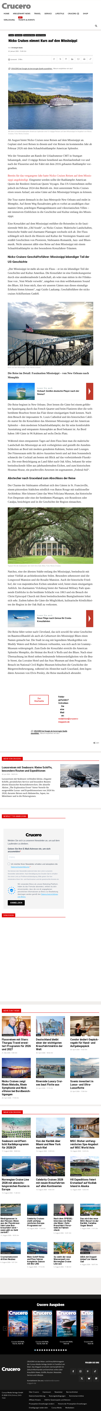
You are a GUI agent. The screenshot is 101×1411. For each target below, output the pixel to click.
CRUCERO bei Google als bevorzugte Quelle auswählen (31, 69)
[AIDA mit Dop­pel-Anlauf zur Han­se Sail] (90, 1248)
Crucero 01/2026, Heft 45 (66, 1343)
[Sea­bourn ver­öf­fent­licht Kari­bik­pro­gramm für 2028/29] (16, 1128)
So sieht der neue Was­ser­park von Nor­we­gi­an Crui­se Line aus (62, 1260)
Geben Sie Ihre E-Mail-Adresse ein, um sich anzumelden (29, 850)
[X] (60, 59)
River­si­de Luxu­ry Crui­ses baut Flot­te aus (49, 1083)
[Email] (78, 59)
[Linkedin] (72, 59)
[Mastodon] (96, 1379)
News (38, 1035)
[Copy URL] (90, 59)
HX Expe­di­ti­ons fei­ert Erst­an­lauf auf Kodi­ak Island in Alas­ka (83, 1183)
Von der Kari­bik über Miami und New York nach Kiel (48, 1144)
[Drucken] (84, 59)
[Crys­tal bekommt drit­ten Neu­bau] (11, 1248)
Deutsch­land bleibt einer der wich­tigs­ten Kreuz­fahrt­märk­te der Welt (49, 1044)
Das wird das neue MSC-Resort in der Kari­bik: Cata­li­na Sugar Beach (89, 1222)
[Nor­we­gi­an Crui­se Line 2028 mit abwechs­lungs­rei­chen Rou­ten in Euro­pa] (16, 1166)
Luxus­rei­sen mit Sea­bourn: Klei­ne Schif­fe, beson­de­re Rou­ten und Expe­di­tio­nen (27, 769)
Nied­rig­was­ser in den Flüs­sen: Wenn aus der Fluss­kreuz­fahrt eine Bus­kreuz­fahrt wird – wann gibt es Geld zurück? (10, 1225)
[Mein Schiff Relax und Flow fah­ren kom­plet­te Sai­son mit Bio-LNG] (37, 1248)
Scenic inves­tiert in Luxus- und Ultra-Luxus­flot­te (81, 1084)
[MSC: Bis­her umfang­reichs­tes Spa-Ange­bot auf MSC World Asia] (84, 1128)
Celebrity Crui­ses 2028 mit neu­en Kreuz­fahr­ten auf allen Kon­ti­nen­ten (50, 1183)
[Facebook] (54, 59)
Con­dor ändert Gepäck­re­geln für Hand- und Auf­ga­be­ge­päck (84, 1043)
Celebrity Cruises (42, 1175)
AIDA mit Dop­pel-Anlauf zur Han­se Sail (88, 1259)
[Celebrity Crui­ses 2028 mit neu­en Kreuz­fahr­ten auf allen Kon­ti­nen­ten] (50, 1166)
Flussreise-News (29, 35)
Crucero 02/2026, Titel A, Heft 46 (17, 1343)
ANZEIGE (64, 786)
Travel (11, 35)
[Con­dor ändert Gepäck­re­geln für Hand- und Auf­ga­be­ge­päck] (84, 1026)
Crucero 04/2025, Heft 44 (90, 1343)
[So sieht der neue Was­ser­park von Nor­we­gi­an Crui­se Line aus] (64, 1248)
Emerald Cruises (76, 1077)
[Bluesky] (89, 1379)
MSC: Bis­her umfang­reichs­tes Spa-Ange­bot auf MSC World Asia (84, 1144)
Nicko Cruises (40, 35)
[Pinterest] (66, 59)
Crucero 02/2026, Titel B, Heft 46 (42, 1343)
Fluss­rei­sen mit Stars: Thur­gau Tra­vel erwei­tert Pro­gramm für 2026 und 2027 (16, 1044)
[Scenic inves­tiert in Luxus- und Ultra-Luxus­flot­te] (84, 1068)
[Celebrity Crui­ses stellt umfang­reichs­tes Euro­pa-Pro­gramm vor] (37, 1210)
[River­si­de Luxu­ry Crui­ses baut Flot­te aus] (50, 1068)
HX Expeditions (76, 1175)
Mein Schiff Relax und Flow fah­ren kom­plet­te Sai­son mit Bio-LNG (36, 1260)
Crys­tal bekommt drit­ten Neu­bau (9, 1258)
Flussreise (18, 35)
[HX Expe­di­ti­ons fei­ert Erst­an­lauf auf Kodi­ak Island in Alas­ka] (84, 1166)
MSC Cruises (75, 1137)
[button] (96, 26)
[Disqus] (33, 959)
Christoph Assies (17, 48)
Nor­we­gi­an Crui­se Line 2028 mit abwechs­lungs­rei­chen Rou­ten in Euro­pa (15, 1184)
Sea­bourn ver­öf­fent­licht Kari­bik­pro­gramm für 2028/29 (15, 1144)
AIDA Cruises (41, 1137)
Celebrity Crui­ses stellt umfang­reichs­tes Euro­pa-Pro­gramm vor (36, 1222)
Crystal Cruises (6, 1253)
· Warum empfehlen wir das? (62, 69)
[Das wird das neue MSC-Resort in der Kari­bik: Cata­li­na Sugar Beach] (90, 1210)
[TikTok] (95, 1371)
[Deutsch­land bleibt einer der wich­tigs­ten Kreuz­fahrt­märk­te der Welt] (50, 1026)
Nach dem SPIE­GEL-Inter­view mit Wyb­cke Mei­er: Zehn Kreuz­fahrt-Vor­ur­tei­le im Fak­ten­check (63, 1224)
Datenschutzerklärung (20, 867)
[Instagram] (80, 1371)
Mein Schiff (58, 1215)
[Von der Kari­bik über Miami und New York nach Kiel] (50, 1128)
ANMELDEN (16, 903)
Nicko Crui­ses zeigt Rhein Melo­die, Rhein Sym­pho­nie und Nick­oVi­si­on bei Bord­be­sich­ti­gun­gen (16, 1088)
